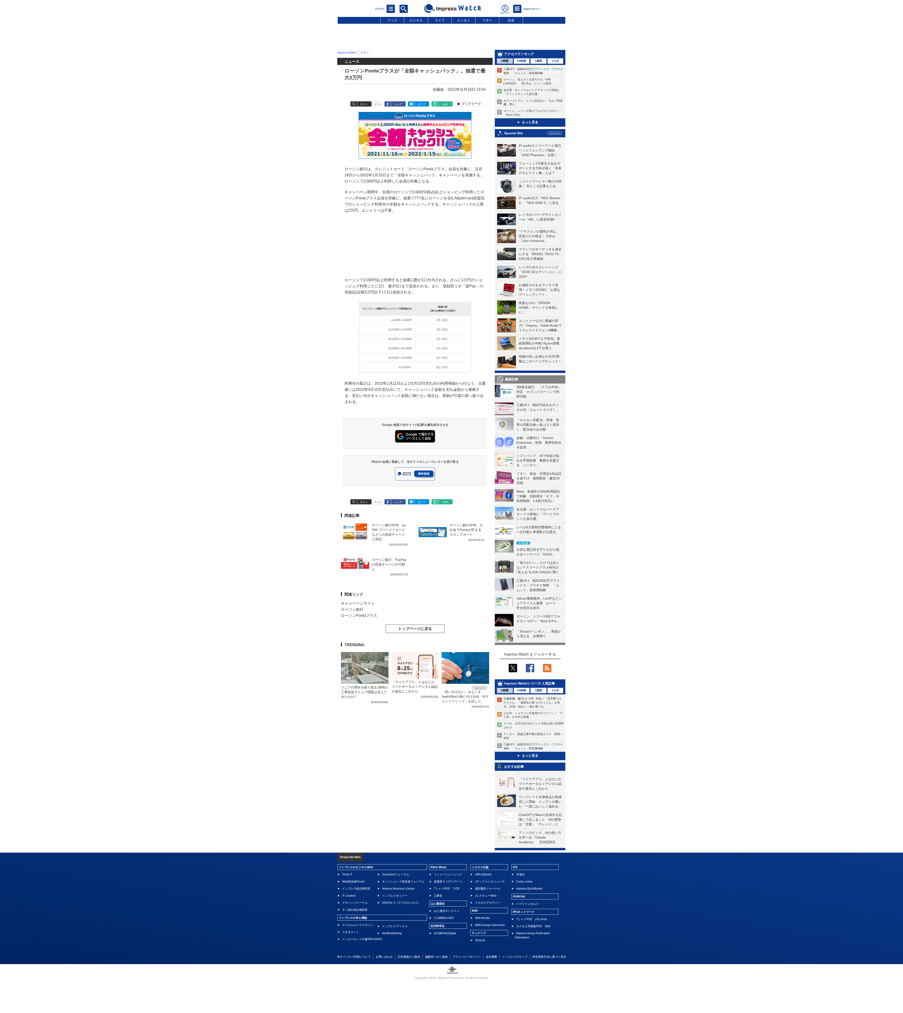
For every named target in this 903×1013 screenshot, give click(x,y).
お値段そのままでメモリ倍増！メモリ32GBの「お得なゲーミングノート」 (539, 289)
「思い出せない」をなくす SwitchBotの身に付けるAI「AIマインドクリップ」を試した (465, 696)
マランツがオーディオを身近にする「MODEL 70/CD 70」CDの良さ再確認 (540, 254)
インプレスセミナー (395, 895)
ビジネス (416, 20)
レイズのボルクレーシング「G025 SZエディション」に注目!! (540, 271)
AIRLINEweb (483, 874)
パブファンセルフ (527, 904)
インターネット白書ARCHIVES (362, 939)
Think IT (347, 874)
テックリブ (479, 933)
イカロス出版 (480, 867)
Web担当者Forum (353, 881)
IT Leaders (349, 895)
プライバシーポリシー (467, 956)
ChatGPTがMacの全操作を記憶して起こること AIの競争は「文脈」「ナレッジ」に (540, 819)
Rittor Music (439, 867)
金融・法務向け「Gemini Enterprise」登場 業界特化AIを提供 (538, 442)
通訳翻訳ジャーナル (487, 888)
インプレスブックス (395, 926)
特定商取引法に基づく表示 (549, 956)
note (445, 104)
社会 (511, 20)
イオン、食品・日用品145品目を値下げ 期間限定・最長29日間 (539, 478)
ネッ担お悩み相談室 (355, 909)
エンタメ (463, 20)
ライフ (440, 20)
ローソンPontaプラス (359, 615)
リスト (378, 104)
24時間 (521, 61)
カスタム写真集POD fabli (533, 926)
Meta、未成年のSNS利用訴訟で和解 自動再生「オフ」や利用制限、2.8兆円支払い (538, 496)
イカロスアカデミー (487, 902)
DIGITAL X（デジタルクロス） (401, 902)
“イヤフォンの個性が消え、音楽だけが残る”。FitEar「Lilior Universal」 (539, 236)
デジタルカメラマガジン (357, 925)
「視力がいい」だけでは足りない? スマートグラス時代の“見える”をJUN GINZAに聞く (537, 567)
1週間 (538, 61)
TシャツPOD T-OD (446, 888)
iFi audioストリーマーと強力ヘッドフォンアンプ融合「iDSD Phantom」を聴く (540, 150)
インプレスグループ (514, 956)
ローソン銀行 (352, 609)
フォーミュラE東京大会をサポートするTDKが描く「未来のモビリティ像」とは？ (540, 168)
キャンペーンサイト (358, 603)
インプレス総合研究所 (356, 888)
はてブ (422, 104)
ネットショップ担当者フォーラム (403, 881)
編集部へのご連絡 (436, 956)
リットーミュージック (448, 874)
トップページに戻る (415, 629)
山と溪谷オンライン (446, 911)
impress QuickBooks (529, 888)
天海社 (520, 874)
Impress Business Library (398, 888)
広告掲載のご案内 (409, 956)
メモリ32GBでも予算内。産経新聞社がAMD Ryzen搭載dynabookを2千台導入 (539, 343)
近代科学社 (438, 926)
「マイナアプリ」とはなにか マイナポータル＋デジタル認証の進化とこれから (542, 783)
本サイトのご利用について (354, 956)
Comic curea (524, 881)
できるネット (350, 932)
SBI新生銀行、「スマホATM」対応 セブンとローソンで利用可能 (538, 391)
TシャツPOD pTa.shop (531, 919)
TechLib (480, 940)
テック (392, 20)
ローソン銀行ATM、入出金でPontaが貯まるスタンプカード (466, 529)
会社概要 (491, 956)
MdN (475, 910)
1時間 (504, 61)
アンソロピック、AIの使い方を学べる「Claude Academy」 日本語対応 (540, 837)
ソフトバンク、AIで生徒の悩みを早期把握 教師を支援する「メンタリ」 (537, 460)
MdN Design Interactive (490, 925)
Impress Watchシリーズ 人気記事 (529, 683)
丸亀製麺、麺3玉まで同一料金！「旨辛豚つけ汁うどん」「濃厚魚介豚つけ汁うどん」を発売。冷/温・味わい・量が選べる (532, 702)
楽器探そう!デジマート (448, 881)
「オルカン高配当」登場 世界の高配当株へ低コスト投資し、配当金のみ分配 (537, 424)
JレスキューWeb (485, 895)
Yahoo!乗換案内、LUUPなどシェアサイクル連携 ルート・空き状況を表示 (539, 603)
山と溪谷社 (438, 903)
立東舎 (438, 895)
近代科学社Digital (445, 933)
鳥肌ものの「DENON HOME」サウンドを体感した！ (538, 307)
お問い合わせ (384, 956)
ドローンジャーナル (355, 902)
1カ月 (555, 61)
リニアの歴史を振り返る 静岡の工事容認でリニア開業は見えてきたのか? (364, 692)
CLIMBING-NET (444, 918)
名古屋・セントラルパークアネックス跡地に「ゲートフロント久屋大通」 (537, 514)
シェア (398, 104)
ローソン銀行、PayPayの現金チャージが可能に (389, 564)
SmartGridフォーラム (395, 874)
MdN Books (482, 918)
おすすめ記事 (514, 766)
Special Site (513, 133)
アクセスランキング (519, 54)
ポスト (364, 104)
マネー (487, 20)
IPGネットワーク (524, 912)
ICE (515, 867)
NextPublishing (392, 933)
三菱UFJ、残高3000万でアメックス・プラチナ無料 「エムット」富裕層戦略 (538, 585)
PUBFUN (519, 896)
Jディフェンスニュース (490, 881)
